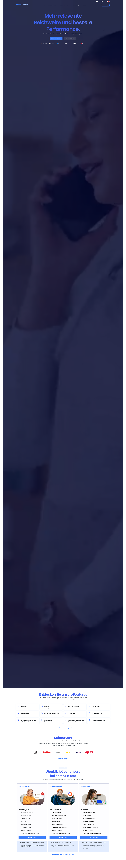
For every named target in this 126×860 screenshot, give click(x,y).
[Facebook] (94, 1)
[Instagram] (102, 1)
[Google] (97, 1)
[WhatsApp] (104, 1)
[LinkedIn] (99, 1)
